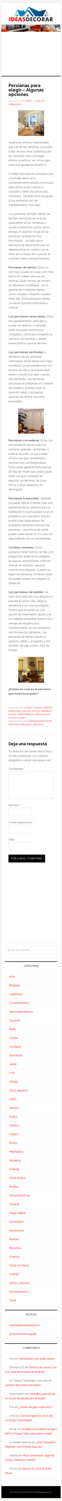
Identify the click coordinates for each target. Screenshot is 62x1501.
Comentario (16, 768)
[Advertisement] (31, 56)
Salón (21, 718)
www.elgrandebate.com (24, 1325)
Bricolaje (14, 985)
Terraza (14, 1108)
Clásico (28, 707)
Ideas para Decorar (31, 14)
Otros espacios (25, 714)
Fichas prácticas (19, 1195)
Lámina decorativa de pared (23, 1385)
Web (11, 839)
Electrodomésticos (21, 1011)
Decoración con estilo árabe (36, 1358)
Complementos (19, 1003)
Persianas (26, 724)
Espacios (26, 711)
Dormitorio (14, 711)
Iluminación (16, 1221)
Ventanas (38, 724)
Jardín (13, 1064)
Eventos (14, 1256)
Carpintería (16, 994)
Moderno (46, 711)
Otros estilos (42, 714)
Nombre (14, 805)
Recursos (15, 1248)
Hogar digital (17, 1213)
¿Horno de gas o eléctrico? (35, 1407)
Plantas (14, 1239)
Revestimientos (19, 1291)
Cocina (37, 707)
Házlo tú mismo (19, 1265)
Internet (14, 1274)
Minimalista (16, 1151)
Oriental (14, 1169)
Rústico (12, 718)
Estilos (36, 711)
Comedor (47, 707)
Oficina (12, 714)
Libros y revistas (19, 1283)
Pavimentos (16, 1230)
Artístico (14, 1125)
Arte (11, 976)
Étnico (13, 1143)
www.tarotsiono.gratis (23, 1334)
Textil (12, 1300)
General (14, 1204)
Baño (12, 1029)
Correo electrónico (21, 822)
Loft (12, 1073)
